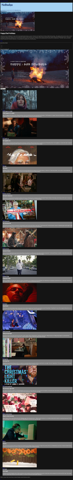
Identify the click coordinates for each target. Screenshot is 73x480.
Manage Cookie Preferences (22, 477)
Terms (10, 477)
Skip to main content (4, 0)
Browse (1, 10)
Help (8, 477)
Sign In (5, 11)
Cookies (15, 477)
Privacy (12, 477)
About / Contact (3, 477)
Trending (7, 10)
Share (1, 40)
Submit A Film (12, 10)
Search (4, 10)
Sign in (20, 10)
